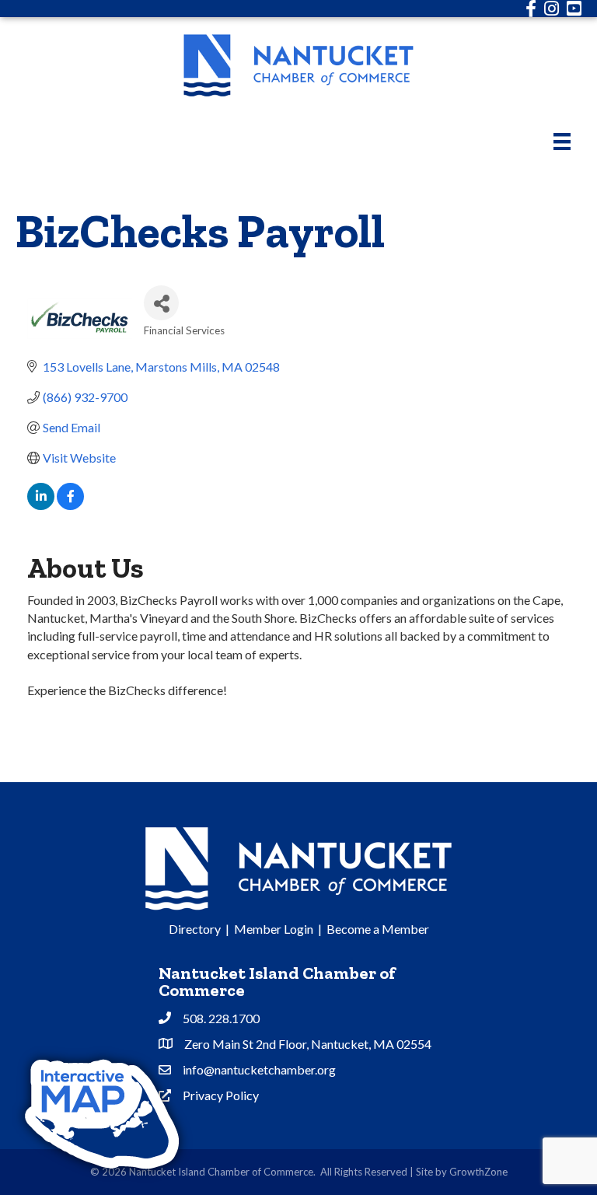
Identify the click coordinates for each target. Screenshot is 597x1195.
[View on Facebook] (70, 505)
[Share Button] (161, 302)
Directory (195, 928)
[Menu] (562, 141)
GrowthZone (478, 1171)
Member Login (273, 928)
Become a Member (377, 928)
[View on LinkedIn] (40, 505)
